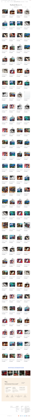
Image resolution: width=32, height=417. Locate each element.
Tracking (17, 411)
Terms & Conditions (5, 0)
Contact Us (14, 0)
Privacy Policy (9, 0)
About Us (12, 0)
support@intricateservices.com (13, 407)
